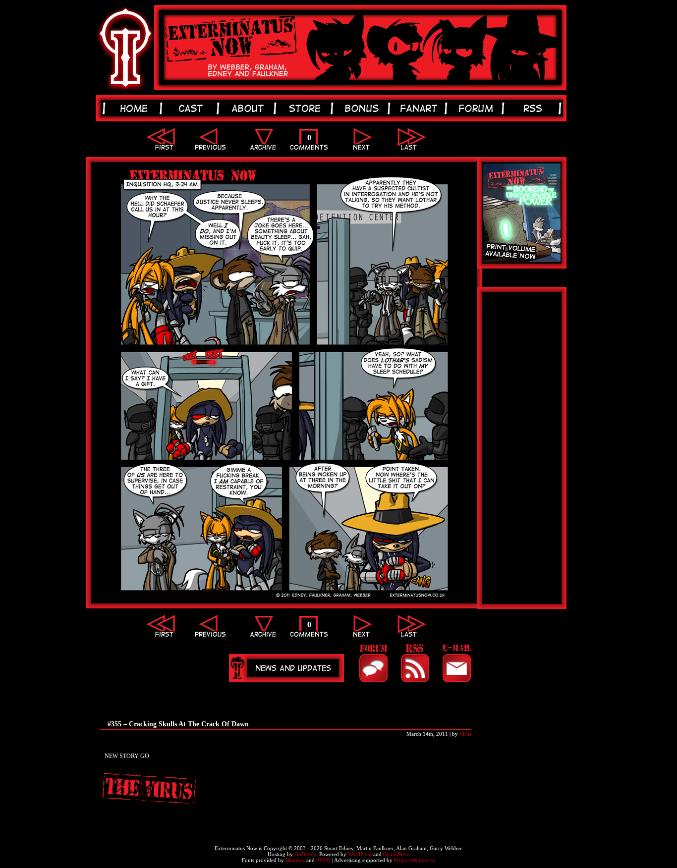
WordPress (360, 854)
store (306, 108)
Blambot (295, 860)
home (135, 108)
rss (534, 108)
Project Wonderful (415, 860)
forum (477, 108)
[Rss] (415, 663)
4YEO (323, 860)
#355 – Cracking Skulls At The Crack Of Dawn (178, 724)
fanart (420, 108)
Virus (465, 734)
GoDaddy (305, 854)
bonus (363, 108)
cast (192, 108)
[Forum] (373, 663)
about (249, 108)
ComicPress (396, 854)
